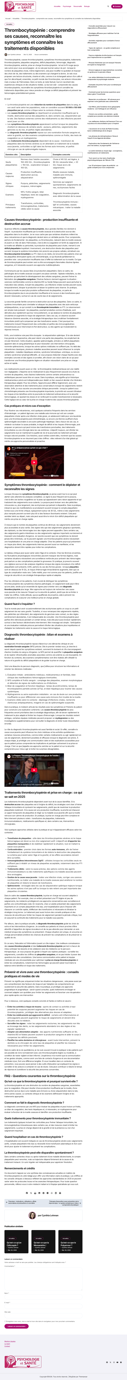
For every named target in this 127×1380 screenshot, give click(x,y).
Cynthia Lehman (50, 1215)
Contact (7, 1346)
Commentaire (9, 1266)
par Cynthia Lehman (14, 54)
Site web (7, 1312)
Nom (6, 1293)
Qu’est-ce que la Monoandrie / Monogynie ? (41, 1245)
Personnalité (78, 6)
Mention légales (9, 1341)
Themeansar (83, 1377)
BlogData (72, 1377)
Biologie (87, 6)
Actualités (57, 6)
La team (7, 1344)
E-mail (7, 1303)
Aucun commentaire (41, 54)
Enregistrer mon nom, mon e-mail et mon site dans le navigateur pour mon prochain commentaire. (40, 1321)
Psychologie (67, 6)
